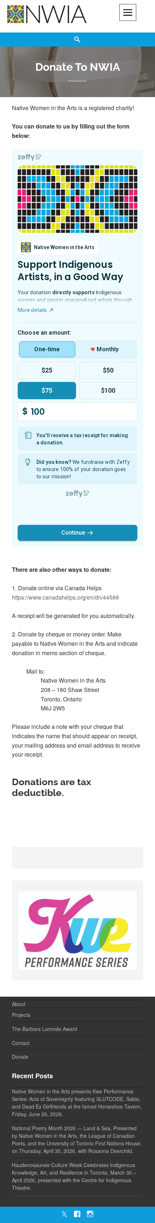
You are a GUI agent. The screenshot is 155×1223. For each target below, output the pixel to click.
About (18, 1003)
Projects (21, 1014)
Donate (20, 1056)
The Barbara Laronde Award (44, 1028)
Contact (21, 1042)
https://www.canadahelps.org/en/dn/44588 (65, 597)
